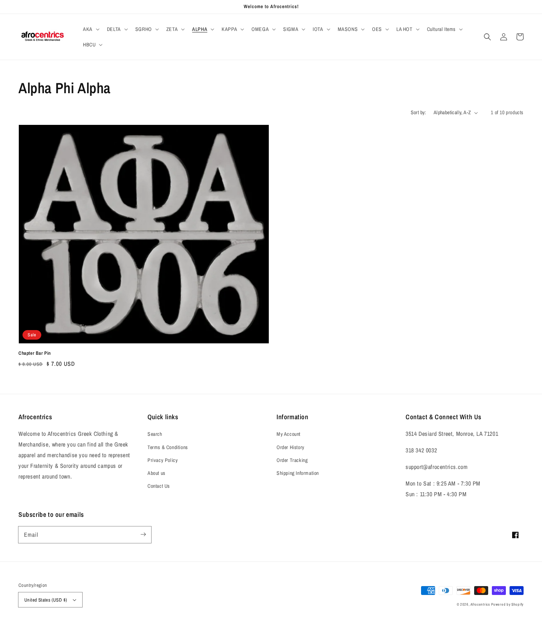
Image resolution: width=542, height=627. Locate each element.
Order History (291, 447)
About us (156, 473)
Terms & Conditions (167, 447)
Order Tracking (292, 460)
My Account (288, 434)
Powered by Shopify (507, 604)
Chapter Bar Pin (34, 353)
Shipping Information (298, 473)
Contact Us (158, 486)
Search (154, 434)
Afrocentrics (480, 604)
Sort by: (418, 112)
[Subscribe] (143, 534)
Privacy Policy (162, 460)
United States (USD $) (45, 600)
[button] (91, 29)
